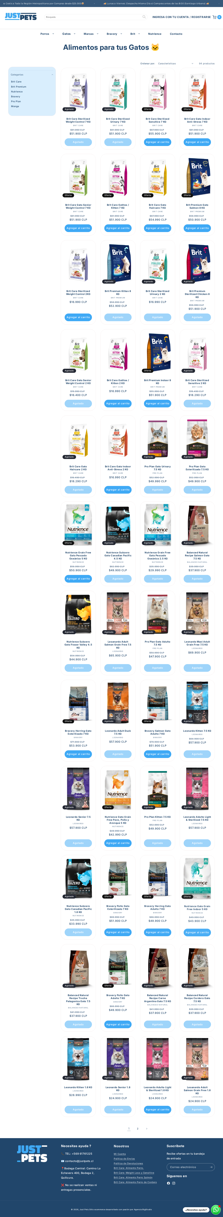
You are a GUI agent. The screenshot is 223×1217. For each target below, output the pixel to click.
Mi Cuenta (120, 1153)
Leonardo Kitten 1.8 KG (78, 1087)
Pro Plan (16, 101)
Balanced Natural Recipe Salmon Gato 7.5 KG (197, 555)
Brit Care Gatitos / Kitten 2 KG (118, 382)
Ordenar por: (147, 63)
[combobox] (95, 17)
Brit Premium (18, 86)
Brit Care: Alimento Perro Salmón (133, 1177)
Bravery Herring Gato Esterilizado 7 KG (78, 732)
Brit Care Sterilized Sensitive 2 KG (197, 382)
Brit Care (16, 81)
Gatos (66, 33)
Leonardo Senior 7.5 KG (78, 818)
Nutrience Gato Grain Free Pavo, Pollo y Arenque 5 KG (118, 820)
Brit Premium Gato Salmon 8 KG (197, 206)
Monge (15, 106)
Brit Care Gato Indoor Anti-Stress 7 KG (197, 120)
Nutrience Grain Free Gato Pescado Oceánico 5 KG (78, 555)
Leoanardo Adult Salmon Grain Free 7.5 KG (117, 644)
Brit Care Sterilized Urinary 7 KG (118, 120)
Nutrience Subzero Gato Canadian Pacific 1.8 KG (78, 909)
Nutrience (17, 91)
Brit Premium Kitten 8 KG (118, 292)
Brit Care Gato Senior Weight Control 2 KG (78, 382)
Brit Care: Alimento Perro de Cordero (135, 1182)
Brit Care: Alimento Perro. (129, 1167)
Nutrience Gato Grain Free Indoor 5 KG (197, 907)
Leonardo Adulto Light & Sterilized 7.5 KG (197, 818)
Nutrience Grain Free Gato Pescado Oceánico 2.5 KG (158, 555)
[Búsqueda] (144, 17)
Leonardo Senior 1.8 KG (118, 1089)
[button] (217, 17)
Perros (44, 33)
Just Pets (84, 1209)
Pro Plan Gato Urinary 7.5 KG (157, 468)
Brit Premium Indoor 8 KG (157, 382)
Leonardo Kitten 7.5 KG (197, 730)
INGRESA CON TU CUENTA (170, 17)
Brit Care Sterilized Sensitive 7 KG (157, 120)
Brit (132, 33)
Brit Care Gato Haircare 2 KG (78, 468)
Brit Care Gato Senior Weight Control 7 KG (78, 206)
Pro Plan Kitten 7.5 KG (157, 817)
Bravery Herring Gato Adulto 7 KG (157, 907)
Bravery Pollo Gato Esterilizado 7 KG (118, 907)
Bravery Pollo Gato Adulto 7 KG (118, 996)
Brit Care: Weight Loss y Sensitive (134, 1172)
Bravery (112, 33)
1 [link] (129, 1128)
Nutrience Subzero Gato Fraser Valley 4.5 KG (78, 644)
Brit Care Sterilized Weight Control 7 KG (78, 120)
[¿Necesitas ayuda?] (216, 1210)
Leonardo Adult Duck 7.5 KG (118, 732)
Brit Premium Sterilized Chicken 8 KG (197, 294)
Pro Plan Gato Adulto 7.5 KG (157, 643)
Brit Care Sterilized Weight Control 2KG (78, 292)
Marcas (89, 33)
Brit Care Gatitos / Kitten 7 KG (118, 206)
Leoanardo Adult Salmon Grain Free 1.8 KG (197, 1090)
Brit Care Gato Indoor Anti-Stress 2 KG (118, 468)
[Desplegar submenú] (53, 34)
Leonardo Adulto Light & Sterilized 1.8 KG (157, 1089)
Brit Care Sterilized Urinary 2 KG (157, 292)
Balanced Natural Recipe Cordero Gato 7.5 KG (197, 998)
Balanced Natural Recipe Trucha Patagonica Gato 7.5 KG (78, 1000)
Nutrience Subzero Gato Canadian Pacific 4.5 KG (118, 555)
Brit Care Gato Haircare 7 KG (157, 206)
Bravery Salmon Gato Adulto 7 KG (158, 732)
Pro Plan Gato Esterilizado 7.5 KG (197, 468)
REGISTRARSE (201, 17)
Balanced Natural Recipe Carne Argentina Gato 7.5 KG (157, 998)
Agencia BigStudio (143, 1209)
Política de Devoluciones (128, 1163)
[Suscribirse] (211, 1167)
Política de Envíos (124, 1158)
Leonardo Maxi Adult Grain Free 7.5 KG (197, 643)
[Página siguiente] (146, 1128)
